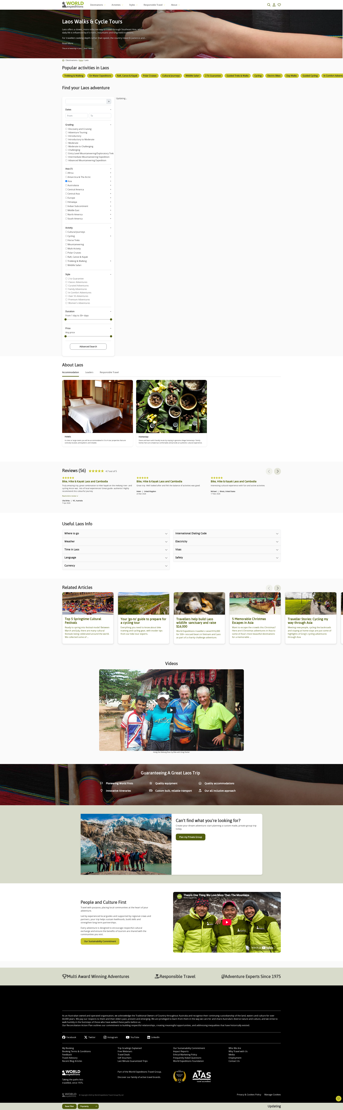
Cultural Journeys (76, 232)
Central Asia (74, 193)
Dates (68, 109)
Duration (69, 311)
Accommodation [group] (70, 372)
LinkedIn (155, 1037)
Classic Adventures (77, 282)
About (174, 4)
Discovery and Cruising (80, 128)
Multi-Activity (74, 248)
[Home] (63, 60)
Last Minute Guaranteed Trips (133, 1061)
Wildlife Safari (74, 265)
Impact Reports (181, 1051)
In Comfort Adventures (79, 292)
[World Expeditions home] (73, 5)
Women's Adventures (79, 303)
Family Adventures (77, 289)
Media (232, 1054)
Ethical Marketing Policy (185, 1054)
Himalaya (72, 202)
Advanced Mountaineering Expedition (87, 160)
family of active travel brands (145, 1077)
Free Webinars (125, 1051)
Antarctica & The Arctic (79, 177)
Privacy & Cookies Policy (249, 1094)
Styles (132, 4)
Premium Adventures (79, 299)
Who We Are (235, 1048)
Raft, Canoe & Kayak (78, 257)
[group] (73, 76)
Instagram (112, 1037)
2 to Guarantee (76, 278)
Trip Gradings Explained (130, 1048)
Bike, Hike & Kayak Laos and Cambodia (85, 481)
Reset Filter (69, 1106)
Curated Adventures (78, 285)
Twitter (92, 1037)
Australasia (73, 185)
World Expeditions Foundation (188, 1061)
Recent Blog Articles (72, 1061)
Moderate (73, 142)
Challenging (74, 149)
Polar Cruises (74, 252)
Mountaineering (76, 244)
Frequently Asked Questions (187, 1057)
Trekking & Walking (77, 261)
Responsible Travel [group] (109, 372)
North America (75, 214)
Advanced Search (88, 346)
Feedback (67, 1054)
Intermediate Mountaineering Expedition (88, 156)
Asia (81, 60)
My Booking (68, 1048)
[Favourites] (279, 4)
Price (67, 328)
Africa (70, 173)
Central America (76, 189)
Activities (116, 4)
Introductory (74, 135)
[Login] (274, 4)
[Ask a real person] (338, 1098)
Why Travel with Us (238, 1051)
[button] (277, 471)
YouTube (135, 1037)
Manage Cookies (272, 1094)
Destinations (96, 4)
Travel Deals (124, 1054)
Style (67, 274)
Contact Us (234, 1061)
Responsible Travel (153, 4)
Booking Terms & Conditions (76, 1051)
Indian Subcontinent (78, 206)
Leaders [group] (89, 372)
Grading (69, 124)
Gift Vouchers (124, 1057)
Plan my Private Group (190, 837)
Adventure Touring (77, 132)
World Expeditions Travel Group (145, 1071)
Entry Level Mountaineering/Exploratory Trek (90, 153)
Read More (67, 43)
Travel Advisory (69, 1057)
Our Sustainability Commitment (100, 941)
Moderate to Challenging (80, 146)
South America (75, 218)
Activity (69, 227)
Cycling (71, 236)
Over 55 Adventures (78, 296)
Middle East (73, 210)
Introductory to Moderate (81, 139)
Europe (71, 198)
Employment (235, 1057)
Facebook (71, 1037)
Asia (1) (69, 168)
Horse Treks (74, 240)
